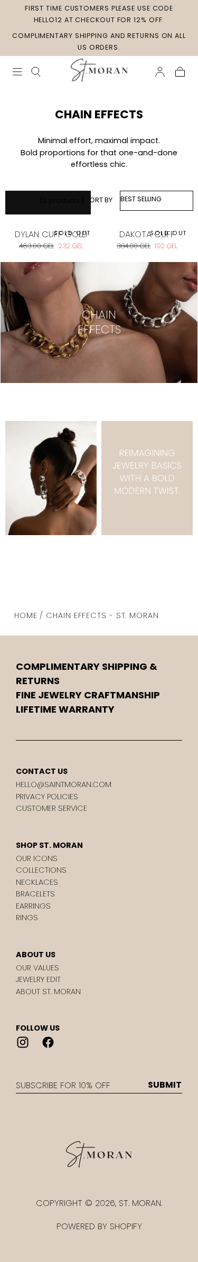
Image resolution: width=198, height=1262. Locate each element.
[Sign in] (160, 72)
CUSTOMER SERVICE (51, 808)
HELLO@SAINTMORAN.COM (63, 784)
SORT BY (98, 199)
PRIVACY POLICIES (47, 796)
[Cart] (180, 72)
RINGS (27, 917)
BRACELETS (35, 894)
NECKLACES (37, 882)
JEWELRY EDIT (38, 979)
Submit (165, 1085)
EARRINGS (33, 906)
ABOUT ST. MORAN (48, 991)
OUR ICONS (37, 858)
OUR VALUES (37, 967)
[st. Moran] (99, 1154)
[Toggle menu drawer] (17, 72)
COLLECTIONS (41, 870)
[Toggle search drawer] (36, 72)
